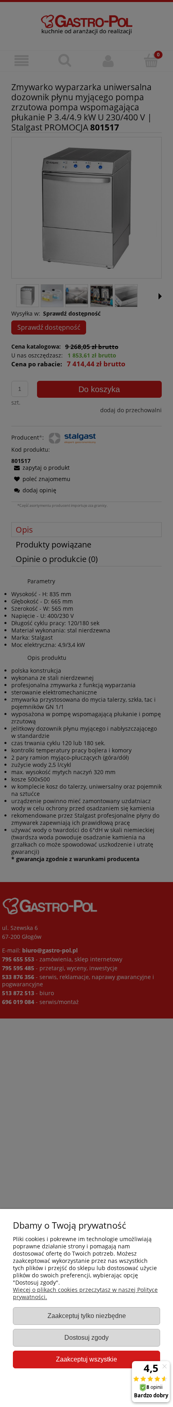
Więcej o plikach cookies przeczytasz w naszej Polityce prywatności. (85, 1293)
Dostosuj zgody (86, 1337)
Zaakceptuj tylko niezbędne (86, 1315)
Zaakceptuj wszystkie (86, 1359)
